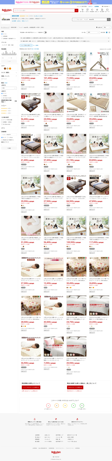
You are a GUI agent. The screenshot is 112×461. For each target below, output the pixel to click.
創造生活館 (15, 16)
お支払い (19, 21)
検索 (10, 61)
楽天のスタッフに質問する (75, 387)
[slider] (1, 55)
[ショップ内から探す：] (108, 19)
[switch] (15, 101)
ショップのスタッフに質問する (31, 387)
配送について (25, 21)
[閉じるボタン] (108, 38)
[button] (106, 6)
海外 (6, 83)
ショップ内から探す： (78, 19)
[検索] (76, 10)
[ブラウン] (5, 69)
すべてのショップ (5, 27)
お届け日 (3, 91)
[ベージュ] (7, 69)
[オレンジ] (10, 69)
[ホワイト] (2, 69)
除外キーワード (5, 142)
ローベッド (4, 78)
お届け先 (3, 85)
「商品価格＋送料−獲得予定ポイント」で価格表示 (31, 32)
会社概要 (14, 21)
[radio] (2, 34)
